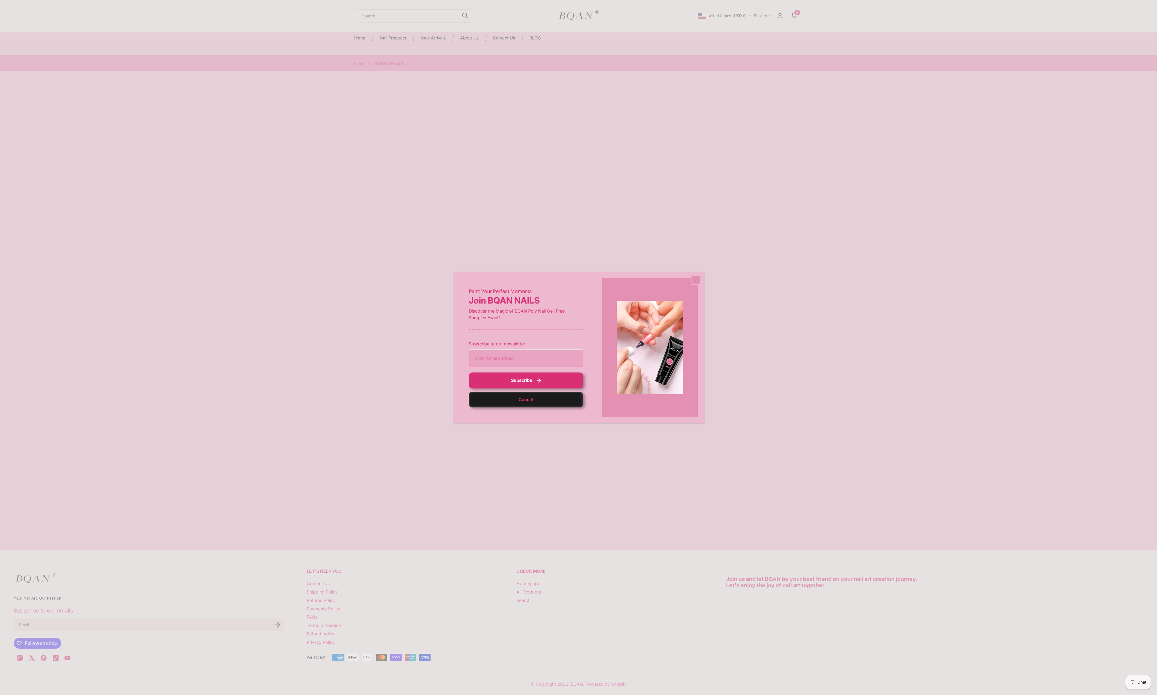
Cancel (526, 399)
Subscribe (521, 380)
